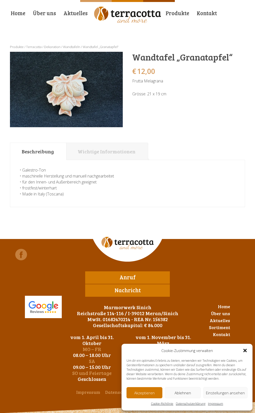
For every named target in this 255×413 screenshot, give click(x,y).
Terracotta (34, 47)
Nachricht (128, 290)
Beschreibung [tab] (38, 151)
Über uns (44, 13)
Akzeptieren (144, 392)
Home (18, 13)
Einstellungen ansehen (225, 392)
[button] (245, 350)
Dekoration (52, 47)
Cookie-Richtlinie (162, 404)
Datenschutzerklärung (190, 404)
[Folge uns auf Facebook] (21, 254)
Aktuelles (76, 13)
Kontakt (207, 13)
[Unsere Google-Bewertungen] (43, 307)
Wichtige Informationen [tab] (106, 151)
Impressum (215, 404)
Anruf (128, 277)
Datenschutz (118, 392)
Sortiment (219, 327)
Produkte (177, 13)
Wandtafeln (71, 47)
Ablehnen (183, 392)
